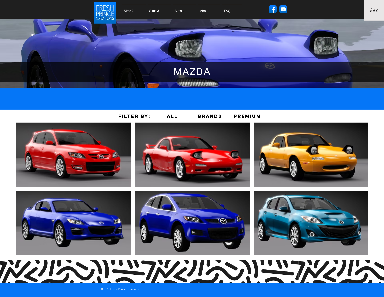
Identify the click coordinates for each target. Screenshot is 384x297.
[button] (375, 9)
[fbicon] (273, 9)
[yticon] (283, 9)
